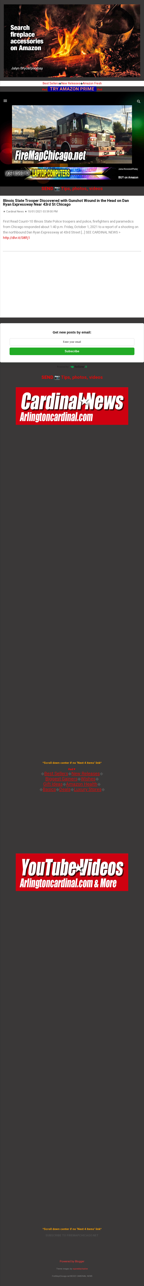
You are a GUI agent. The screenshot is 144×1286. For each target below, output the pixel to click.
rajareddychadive (80, 1269)
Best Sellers (51, 83)
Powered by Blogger (72, 1261)
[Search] (138, 102)
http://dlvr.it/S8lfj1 (16, 238)
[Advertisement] (72, 285)
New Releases (70, 83)
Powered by (63, 366)
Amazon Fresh (92, 83)
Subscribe (72, 351)
